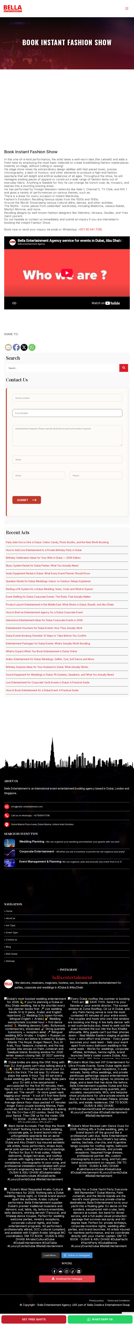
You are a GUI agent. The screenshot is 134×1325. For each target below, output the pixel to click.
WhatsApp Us (102, 1319)
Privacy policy (96, 1300)
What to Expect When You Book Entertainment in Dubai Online (41, 651)
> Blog (7, 946)
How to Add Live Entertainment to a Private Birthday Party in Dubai (44, 550)
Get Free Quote (34, 1319)
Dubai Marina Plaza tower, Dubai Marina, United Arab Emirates (42, 824)
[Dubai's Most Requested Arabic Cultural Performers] (35, 1219)
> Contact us (10, 939)
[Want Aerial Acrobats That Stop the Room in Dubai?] (35, 1155)
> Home (8, 911)
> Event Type (11, 932)
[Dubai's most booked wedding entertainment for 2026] (35, 1028)
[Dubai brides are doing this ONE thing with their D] (35, 1091)
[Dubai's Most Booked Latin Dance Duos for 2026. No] (99, 1155)
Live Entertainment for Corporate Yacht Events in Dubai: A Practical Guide (48, 682)
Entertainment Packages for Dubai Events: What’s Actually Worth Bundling (48, 643)
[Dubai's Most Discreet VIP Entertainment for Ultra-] (99, 1091)
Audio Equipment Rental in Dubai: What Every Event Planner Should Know (48, 573)
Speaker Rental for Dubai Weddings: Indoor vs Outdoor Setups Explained (48, 581)
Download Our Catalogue (69, 1279)
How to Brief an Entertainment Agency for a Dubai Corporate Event (44, 612)
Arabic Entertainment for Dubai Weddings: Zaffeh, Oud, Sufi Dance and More (50, 659)
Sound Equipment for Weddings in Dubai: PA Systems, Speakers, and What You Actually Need (60, 674)
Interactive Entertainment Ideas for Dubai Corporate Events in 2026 (44, 620)
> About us (9, 918)
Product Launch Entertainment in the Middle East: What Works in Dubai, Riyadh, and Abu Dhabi (60, 604)
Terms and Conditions (118, 1300)
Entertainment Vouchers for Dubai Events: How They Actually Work (44, 627)
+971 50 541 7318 (90, 229)
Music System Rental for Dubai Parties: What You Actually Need (42, 565)
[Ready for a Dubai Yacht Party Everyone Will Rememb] (99, 1219)
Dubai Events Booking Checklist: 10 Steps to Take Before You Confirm (46, 635)
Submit (22, 500)
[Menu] (127, 8)
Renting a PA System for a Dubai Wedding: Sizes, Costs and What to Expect (49, 589)
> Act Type (9, 925)
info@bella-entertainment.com (27, 806)
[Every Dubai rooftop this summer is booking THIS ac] (99, 1028)
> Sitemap (9, 961)
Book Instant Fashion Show (31, 151)
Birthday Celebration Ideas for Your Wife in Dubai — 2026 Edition (43, 557)
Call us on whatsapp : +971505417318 (30, 815)
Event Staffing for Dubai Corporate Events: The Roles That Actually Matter (48, 596)
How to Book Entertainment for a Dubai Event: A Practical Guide (42, 690)
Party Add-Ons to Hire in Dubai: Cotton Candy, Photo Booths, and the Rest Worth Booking (57, 542)
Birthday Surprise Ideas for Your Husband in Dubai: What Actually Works (47, 666)
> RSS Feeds (10, 954)
